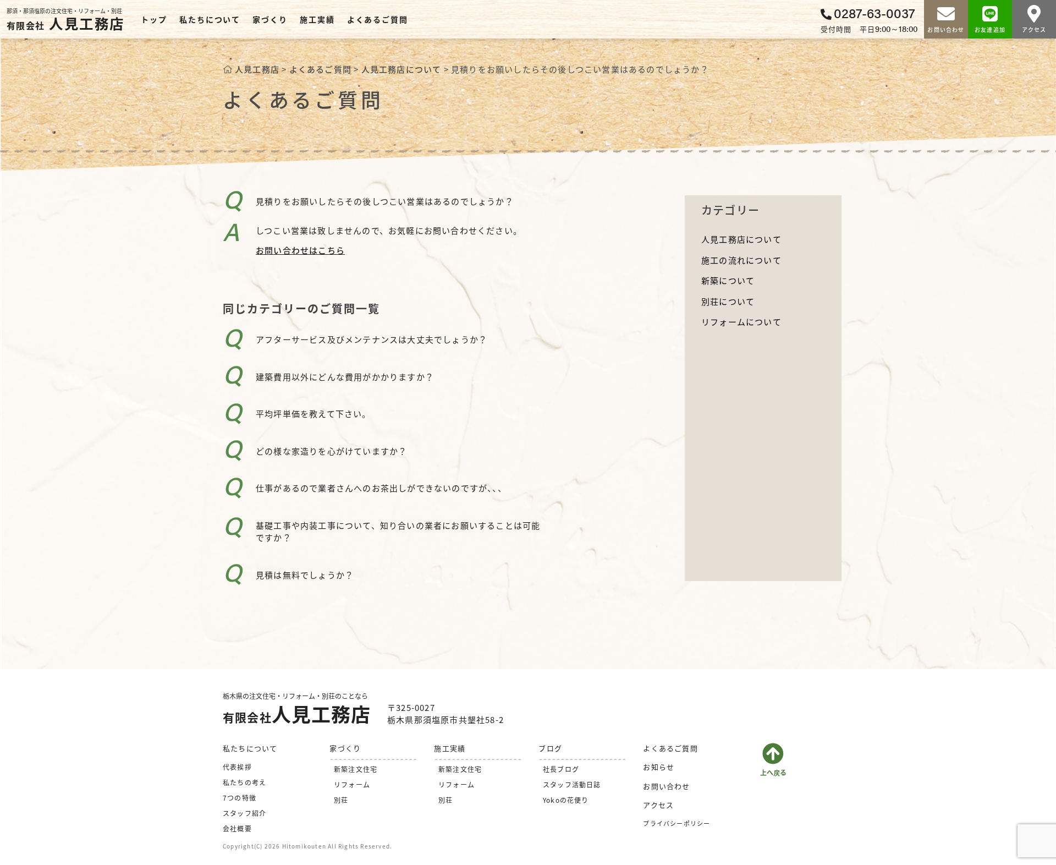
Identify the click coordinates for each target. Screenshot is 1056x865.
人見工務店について (741, 239)
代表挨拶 (237, 766)
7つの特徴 (239, 797)
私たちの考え (244, 782)
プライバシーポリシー (676, 823)
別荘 (341, 799)
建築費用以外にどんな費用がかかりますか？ (345, 376)
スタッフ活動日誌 (572, 784)
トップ (154, 19)
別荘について (728, 301)
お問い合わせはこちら (300, 250)
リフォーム (352, 784)
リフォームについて (741, 321)
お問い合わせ (666, 786)
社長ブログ (561, 769)
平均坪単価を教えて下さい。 (313, 413)
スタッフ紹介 (244, 813)
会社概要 (237, 828)
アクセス (658, 805)
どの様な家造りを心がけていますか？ (331, 451)
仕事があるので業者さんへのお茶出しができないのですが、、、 (381, 488)
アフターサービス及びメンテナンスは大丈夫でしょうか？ (371, 339)
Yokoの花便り (566, 799)
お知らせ (658, 767)
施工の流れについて (741, 260)
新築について (728, 280)
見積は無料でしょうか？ (305, 575)
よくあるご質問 (377, 19)
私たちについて (209, 19)
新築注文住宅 (355, 769)
